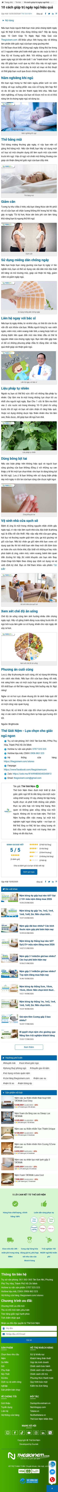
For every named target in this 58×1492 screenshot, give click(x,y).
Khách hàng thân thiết (40, 1358)
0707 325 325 (39, 749)
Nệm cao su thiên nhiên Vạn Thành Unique (34, 1128)
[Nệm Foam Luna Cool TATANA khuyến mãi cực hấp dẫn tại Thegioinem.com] (7, 1179)
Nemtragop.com (38, 1407)
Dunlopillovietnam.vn (40, 1403)
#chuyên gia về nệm (39, 1068)
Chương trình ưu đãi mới (12, 1306)
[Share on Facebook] (45, 13)
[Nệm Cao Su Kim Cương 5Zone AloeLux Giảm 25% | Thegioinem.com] (7, 1148)
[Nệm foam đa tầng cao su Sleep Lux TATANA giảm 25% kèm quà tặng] (7, 1117)
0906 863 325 (37, 753)
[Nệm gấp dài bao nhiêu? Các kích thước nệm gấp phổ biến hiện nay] (9, 927)
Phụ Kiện (5, 1370)
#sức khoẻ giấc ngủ (29, 1063)
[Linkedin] (43, 1433)
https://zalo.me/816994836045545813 (32, 773)
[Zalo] (8, 1433)
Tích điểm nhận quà (10, 1317)
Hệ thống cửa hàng (10, 1415)
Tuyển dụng (6, 1407)
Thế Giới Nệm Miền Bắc (41, 1419)
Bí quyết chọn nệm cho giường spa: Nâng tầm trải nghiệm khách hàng (37, 1034)
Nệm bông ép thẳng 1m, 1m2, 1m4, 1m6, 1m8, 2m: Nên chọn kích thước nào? (37, 1003)
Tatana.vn (34, 1411)
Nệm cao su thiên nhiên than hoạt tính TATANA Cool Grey (32, 1099)
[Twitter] (50, 1433)
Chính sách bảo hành (40, 1366)
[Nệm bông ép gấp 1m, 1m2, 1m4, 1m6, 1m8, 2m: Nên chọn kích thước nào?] (9, 912)
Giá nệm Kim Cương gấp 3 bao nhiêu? (35, 1018)
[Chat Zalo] (52, 1465)
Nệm (3, 1358)
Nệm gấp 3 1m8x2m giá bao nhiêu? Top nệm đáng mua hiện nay (37, 973)
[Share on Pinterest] (56, 13)
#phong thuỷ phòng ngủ (14, 1068)
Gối (2, 1366)
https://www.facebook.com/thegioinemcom (25, 769)
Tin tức (18, 2)
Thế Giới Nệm (26, 14)
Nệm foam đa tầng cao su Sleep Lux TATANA (32, 1114)
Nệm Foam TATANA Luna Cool (29, 1175)
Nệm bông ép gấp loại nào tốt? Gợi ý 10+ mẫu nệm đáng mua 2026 (37, 897)
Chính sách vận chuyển (41, 1370)
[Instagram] (36, 1433)
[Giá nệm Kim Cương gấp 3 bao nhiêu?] (9, 1018)
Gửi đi (29, 1340)
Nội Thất (5, 1374)
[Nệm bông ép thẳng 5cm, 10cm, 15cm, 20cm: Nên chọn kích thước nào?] (9, 988)
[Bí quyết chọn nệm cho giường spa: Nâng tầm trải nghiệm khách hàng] (9, 1034)
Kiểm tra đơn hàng (39, 1386)
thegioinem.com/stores (31, 1295)
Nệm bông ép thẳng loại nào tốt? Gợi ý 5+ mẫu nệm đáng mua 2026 (36, 943)
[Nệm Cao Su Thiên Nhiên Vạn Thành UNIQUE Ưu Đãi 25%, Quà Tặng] (7, 1133)
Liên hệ (4, 1411)
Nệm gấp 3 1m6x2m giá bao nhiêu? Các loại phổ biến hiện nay (37, 958)
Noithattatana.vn (38, 1415)
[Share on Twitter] (49, 13)
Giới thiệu (5, 1403)
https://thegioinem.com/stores (19, 761)
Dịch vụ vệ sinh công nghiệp (11, 1384)
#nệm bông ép (25, 1083)
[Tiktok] (22, 1433)
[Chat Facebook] (52, 1472)
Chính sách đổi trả (39, 1374)
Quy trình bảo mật (38, 1382)
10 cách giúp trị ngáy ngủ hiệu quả (39, 2)
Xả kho (4, 1378)
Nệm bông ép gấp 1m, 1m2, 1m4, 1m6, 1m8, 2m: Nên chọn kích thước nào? (36, 912)
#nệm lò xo (8, 1083)
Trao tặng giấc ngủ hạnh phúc (15, 1314)
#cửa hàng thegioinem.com (16, 1078)
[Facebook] (15, 1433)
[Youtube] (29, 1433)
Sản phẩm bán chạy (10, 1389)
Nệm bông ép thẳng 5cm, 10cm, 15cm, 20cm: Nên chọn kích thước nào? (37, 988)
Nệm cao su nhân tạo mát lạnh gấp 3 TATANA (32, 1161)
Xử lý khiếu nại (37, 1354)
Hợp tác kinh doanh (39, 1362)
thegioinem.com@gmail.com (27, 778)
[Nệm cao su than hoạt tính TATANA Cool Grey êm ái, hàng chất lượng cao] (7, 1102)
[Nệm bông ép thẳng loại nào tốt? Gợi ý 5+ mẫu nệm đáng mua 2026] (9, 943)
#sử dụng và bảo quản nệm (16, 1073)
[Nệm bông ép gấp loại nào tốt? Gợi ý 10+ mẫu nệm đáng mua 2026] (9, 897)
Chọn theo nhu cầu (10, 1354)
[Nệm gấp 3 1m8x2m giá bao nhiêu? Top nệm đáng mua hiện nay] (9, 973)
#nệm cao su (39, 1078)
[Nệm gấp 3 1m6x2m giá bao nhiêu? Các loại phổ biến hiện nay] (9, 958)
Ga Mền (4, 1362)
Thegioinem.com (9, 39)
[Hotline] (52, 1480)
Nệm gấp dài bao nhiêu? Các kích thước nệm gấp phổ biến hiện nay (36, 928)
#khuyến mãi (9, 1063)
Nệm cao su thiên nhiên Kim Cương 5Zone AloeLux (34, 1145)
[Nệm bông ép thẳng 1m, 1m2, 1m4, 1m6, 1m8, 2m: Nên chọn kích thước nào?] (9, 1003)
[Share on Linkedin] (53, 13)
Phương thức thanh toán (41, 1378)
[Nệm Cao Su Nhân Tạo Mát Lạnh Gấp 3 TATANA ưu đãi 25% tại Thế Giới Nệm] (7, 1164)
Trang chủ (9, 2)
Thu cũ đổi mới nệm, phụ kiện (15, 1310)
